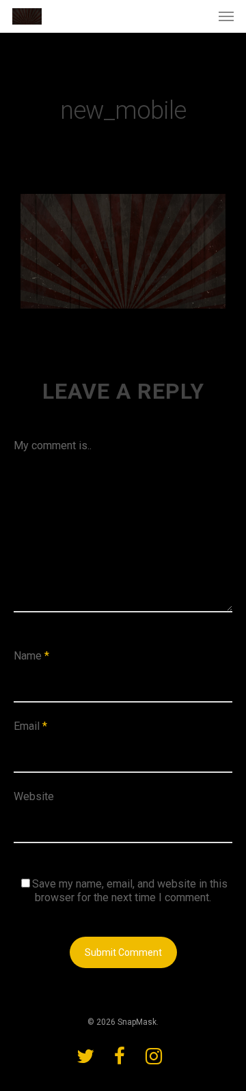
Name (31, 655)
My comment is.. (53, 445)
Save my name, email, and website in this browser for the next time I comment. (130, 890)
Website (34, 796)
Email (30, 726)
